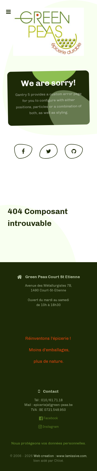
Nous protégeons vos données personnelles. (48, 443)
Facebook (50, 418)
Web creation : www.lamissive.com (60, 456)
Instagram (50, 427)
